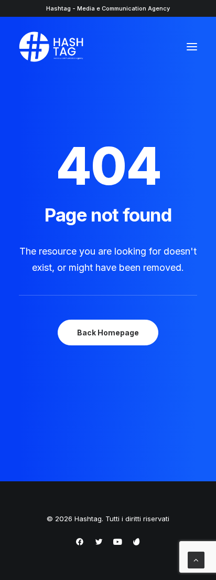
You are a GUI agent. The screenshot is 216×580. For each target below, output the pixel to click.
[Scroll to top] (196, 559)
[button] (192, 47)
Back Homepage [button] (108, 332)
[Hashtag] (51, 46)
